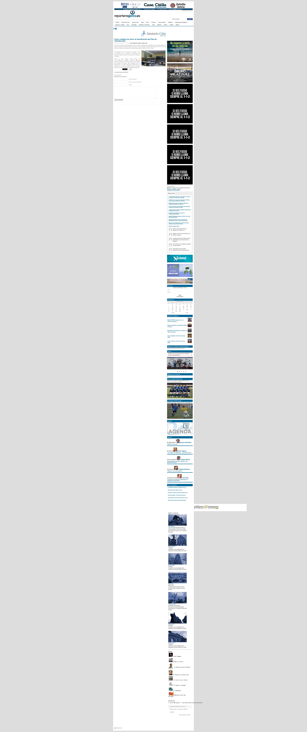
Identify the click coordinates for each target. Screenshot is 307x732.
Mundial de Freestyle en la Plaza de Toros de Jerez (177, 331)
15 (172, 308)
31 (179, 311)
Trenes (183, 702)
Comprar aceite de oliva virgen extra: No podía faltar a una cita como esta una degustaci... (181, 240)
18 (183, 308)
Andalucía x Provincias (144, 24)
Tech (128, 24)
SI (169, 289)
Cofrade (171, 24)
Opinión (177, 24)
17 (179, 308)
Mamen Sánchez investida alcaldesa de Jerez (177, 326)
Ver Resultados (180, 296)
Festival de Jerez (126, 22)
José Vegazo (182, 451)
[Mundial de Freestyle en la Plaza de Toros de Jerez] (190, 332)
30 (176, 311)
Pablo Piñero (185, 459)
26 (187, 309)
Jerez (153, 24)
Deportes (159, 24)
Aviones (171, 702)
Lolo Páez (185, 478)
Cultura (165, 24)
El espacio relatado (179, 685)
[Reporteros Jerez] (129, 13)
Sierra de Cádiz (161, 22)
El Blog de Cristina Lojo (181, 674)
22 (172, 309)
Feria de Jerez (135, 22)
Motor (142, 22)
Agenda (200, 702)
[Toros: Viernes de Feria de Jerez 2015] (190, 342)
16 (176, 308)
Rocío (147, 22)
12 (187, 306)
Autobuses (177, 702)
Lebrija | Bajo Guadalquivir (181, 22)
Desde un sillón (178, 661)
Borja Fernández (185, 442)
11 (183, 306)
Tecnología (133, 24)
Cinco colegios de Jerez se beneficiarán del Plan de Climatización (135, 40)
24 (179, 309)
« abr (172, 312)
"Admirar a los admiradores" (175, 471)
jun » (187, 312)
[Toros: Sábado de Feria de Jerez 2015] (190, 337)
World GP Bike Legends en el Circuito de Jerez (175, 320)
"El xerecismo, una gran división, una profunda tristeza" (177, 462)
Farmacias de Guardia (192, 702)
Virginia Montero (184, 469)
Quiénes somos (173, 709)
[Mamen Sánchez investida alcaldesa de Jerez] (190, 326)
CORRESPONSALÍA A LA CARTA (121, 19)
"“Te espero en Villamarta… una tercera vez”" (179, 452)
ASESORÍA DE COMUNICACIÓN (137, 19)
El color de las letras (180, 680)
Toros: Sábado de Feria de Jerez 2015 (176, 336)
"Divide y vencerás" (172, 444)
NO (169, 292)
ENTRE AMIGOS (170, 186)
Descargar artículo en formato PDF (121, 72)
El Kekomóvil (177, 690)
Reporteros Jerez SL (181, 706)
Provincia (154, 22)
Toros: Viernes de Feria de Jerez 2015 (176, 341)
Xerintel (188, 714)
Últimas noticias (171, 193)
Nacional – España (120, 24)
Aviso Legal (179, 709)
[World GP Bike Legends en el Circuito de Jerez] (190, 321)
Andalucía (170, 22)
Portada (117, 22)
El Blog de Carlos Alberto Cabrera (179, 668)
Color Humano (177, 656)
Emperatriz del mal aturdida (177, 695)
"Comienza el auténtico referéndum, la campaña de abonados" (177, 480)
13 (190, 306)
